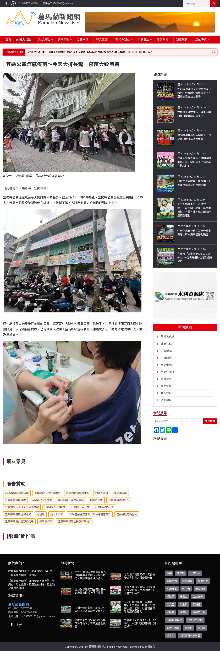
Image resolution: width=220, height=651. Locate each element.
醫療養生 (143, 39)
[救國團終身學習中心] (185, 296)
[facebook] (6, 3)
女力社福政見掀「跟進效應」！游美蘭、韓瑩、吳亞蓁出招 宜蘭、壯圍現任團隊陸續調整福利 (139, 607)
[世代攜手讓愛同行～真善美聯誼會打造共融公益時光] (165, 114)
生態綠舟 (198, 596)
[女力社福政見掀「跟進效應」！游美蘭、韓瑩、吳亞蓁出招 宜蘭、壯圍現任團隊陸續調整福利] (165, 208)
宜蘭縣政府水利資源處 (47, 492)
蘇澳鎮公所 (45, 521)
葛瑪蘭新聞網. (97, 646)
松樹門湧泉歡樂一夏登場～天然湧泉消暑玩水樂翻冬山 (90, 609)
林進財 (183, 612)
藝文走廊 (102, 39)
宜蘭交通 (172, 580)
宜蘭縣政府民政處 (15, 500)
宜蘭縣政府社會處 (42, 500)
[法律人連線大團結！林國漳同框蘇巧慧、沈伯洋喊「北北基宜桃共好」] (165, 160)
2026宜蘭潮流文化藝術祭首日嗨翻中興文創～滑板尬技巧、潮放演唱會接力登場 (194, 93)
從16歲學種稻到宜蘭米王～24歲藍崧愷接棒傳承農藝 (90, 591)
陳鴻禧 (196, 604)
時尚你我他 (122, 39)
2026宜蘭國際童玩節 (17, 492)
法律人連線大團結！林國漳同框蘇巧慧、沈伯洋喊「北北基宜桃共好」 (194, 162)
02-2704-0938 (29, 3)
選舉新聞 (63, 39)
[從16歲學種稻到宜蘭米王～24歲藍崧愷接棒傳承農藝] (165, 137)
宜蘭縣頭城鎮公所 (118, 500)
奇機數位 (150, 646)
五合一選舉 (173, 627)
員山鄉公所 (56, 514)
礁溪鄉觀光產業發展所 (71, 500)
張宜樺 (170, 635)
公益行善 (195, 573)
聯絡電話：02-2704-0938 (22, 612)
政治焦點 (44, 39)
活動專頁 (201, 39)
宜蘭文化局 (199, 612)
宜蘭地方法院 (195, 620)
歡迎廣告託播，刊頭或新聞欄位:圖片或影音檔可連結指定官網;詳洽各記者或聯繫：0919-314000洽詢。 (90, 52)
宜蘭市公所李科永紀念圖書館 (22, 507)
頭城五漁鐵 (101, 492)
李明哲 (188, 627)
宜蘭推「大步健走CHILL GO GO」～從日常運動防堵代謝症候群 (194, 257)
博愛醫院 (200, 588)
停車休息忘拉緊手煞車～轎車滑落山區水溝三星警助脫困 (90, 623)
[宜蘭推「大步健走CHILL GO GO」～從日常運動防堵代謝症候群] (165, 256)
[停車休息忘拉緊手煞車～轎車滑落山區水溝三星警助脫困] (165, 233)
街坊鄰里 (187, 580)
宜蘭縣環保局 (174, 620)
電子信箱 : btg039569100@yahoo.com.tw (31, 616)
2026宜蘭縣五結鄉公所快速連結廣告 (90, 514)
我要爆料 (182, 39)
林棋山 (183, 596)
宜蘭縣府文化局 (104, 507)
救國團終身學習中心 (77, 492)
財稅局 (41, 514)
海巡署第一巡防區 (190, 635)
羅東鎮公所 (120, 492)
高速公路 (203, 580)
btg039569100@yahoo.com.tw (63, 3)
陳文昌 (170, 604)
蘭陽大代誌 (23, 39)
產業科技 (162, 39)
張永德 (202, 627)
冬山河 (186, 588)
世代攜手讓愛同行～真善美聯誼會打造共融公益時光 (139, 576)
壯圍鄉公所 (96, 500)
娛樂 (169, 573)
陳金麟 (183, 604)
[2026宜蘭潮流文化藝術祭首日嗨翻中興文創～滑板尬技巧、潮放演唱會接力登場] (165, 91)
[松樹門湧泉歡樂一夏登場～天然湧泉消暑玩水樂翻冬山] (165, 183)
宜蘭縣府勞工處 (80, 507)
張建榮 (170, 596)
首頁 (8, 39)
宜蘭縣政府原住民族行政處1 (74, 521)
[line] (13, 3)
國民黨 (170, 612)
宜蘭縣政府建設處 (55, 507)
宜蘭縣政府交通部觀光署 (19, 521)
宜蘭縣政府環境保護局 (18, 514)
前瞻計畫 (172, 588)
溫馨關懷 (83, 39)
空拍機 (181, 573)
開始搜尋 (210, 421)
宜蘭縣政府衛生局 (127, 514)
